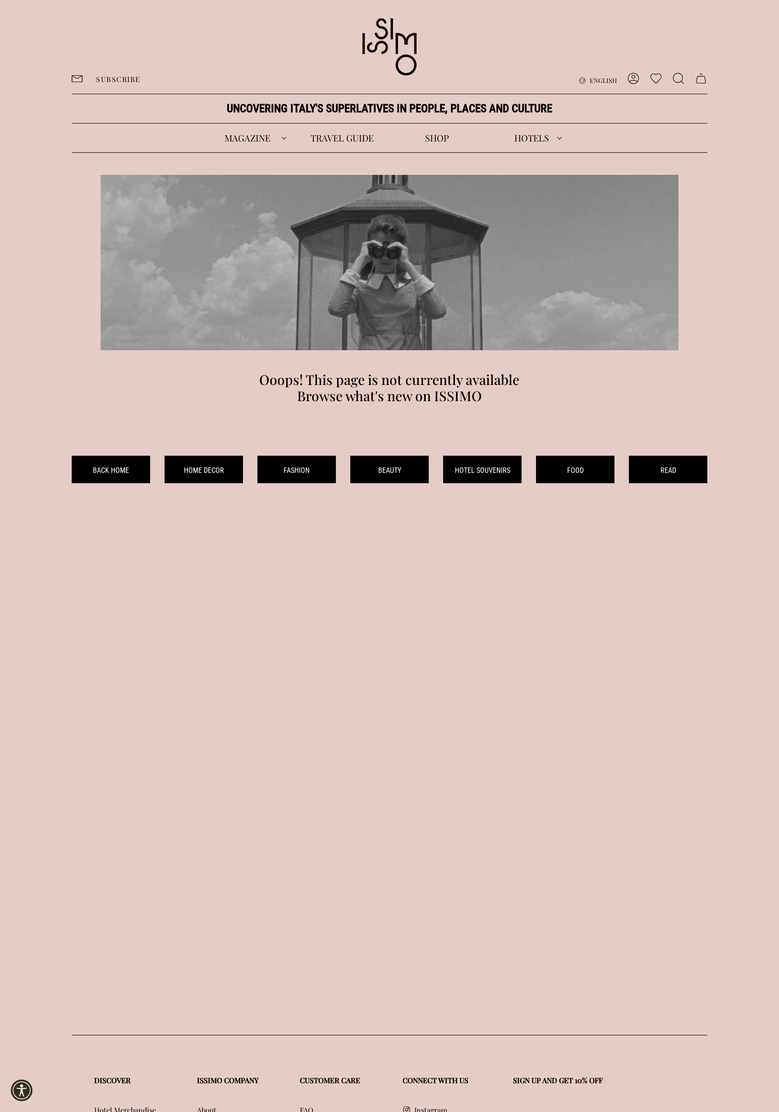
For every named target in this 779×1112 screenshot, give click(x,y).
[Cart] (701, 78)
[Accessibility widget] (21, 1090)
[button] (247, 138)
